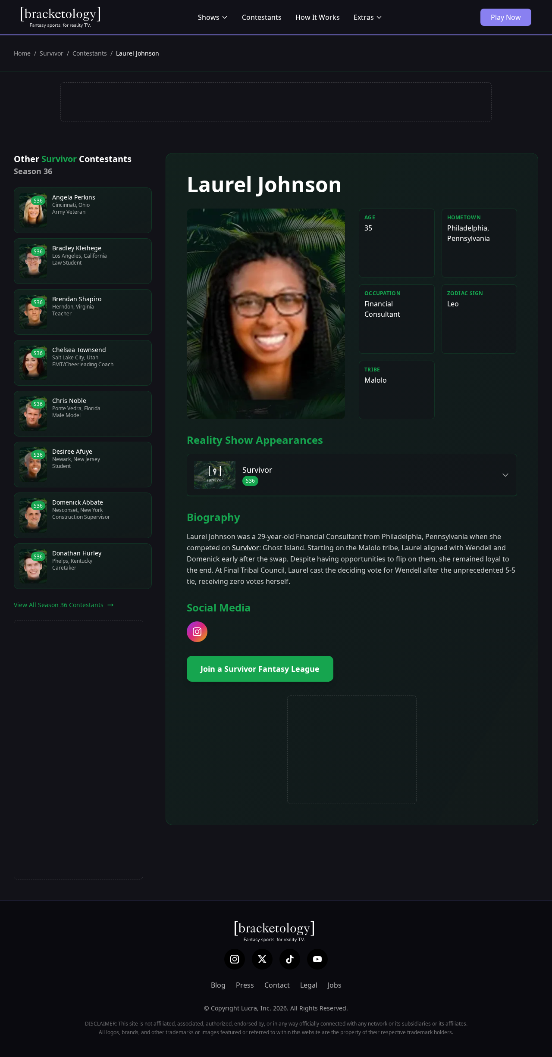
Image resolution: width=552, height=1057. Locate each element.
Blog (218, 985)
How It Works (317, 17)
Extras (364, 17)
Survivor (51, 53)
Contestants (262, 17)
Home (22, 53)
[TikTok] (289, 959)
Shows (209, 17)
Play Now (506, 17)
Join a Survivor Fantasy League (260, 669)
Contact (277, 985)
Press (245, 985)
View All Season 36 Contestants (59, 605)
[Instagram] (234, 959)
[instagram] (197, 631)
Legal (308, 985)
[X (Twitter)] (262, 959)
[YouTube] (317, 959)
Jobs (335, 985)
